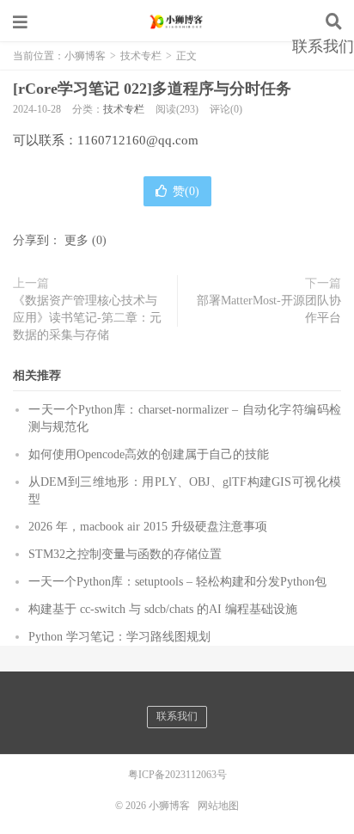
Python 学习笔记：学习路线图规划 (119, 636)
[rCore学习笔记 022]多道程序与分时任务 (152, 88)
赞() (186, 191)
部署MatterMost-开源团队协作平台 (269, 309)
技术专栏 (123, 109)
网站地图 (218, 806)
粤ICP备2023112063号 (177, 775)
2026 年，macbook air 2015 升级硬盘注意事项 (147, 526)
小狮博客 (177, 21)
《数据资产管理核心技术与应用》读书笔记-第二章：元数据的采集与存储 (87, 317)
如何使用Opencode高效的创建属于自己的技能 (148, 454)
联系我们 (323, 46)
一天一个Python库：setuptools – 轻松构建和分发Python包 (177, 581)
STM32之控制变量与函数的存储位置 (125, 554)
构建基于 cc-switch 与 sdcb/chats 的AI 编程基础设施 (162, 609)
